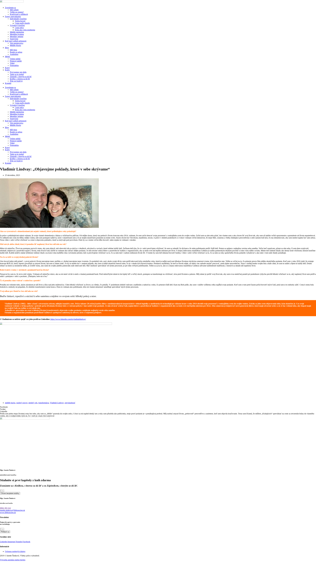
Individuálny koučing (18, 19)
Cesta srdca (19, 28)
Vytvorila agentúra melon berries (12, 560)
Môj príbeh (14, 10)
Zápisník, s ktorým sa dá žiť (21, 77)
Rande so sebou (16, 52)
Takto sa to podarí (17, 74)
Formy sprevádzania (13, 16)
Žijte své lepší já (16, 81)
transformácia (43, 403)
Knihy (7, 70)
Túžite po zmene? (17, 12)
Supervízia (14, 39)
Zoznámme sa (10, 8)
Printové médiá (16, 61)
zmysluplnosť (70, 403)
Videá (12, 63)
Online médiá (15, 59)
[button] (158, 407)
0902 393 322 (5, 508)
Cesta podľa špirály (22, 23)
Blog (7, 48)
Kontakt (8, 83)
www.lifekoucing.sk (8, 512)
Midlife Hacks (15, 45)
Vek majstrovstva (16, 43)
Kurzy (7, 68)
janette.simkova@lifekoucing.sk (12, 510)
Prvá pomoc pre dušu (18, 72)
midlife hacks (10, 403)
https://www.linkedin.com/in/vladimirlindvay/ (68, 319)
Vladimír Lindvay (57, 403)
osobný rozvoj (21, 403)
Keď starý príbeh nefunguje (15, 41)
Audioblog (14, 54)
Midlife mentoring (17, 32)
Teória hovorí (20, 21)
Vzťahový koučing (17, 25)
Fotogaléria (14, 65)
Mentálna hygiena (17, 34)
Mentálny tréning (16, 36)
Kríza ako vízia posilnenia (25, 30)
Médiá (7, 56)
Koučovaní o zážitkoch (19, 14)
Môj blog (13, 50)
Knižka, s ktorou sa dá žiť (20, 79)
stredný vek (32, 403)
